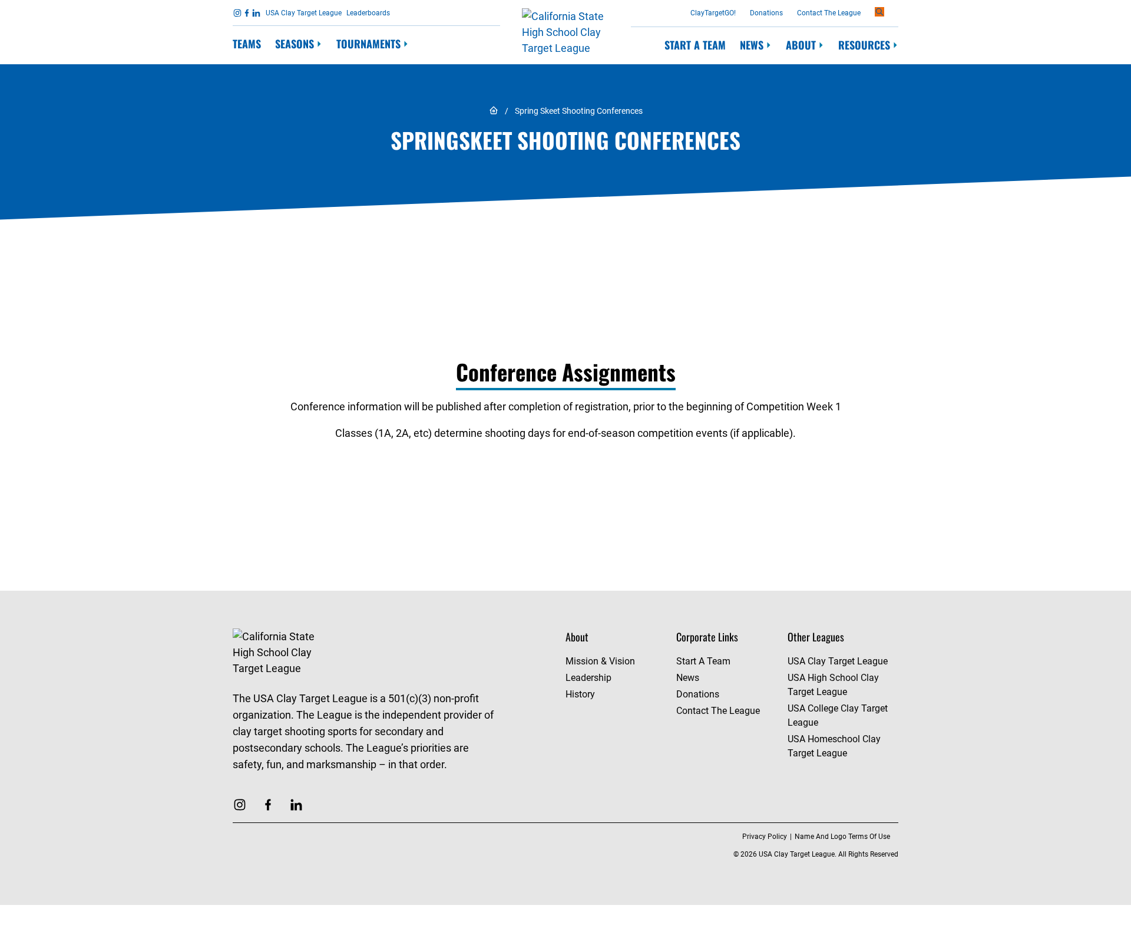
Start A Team (695, 44)
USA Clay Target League (304, 13)
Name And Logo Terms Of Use (842, 836)
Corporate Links (707, 636)
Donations (766, 13)
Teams (247, 43)
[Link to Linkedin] (256, 13)
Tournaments (368, 44)
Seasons (294, 44)
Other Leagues (816, 636)
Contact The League (829, 13)
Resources (864, 45)
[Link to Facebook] (247, 13)
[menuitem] (247, 44)
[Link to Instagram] (237, 13)
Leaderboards (368, 13)
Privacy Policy (764, 836)
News (751, 45)
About (801, 45)
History (580, 694)
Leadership (588, 677)
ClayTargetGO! (713, 13)
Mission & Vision (600, 661)
